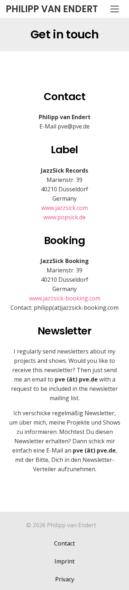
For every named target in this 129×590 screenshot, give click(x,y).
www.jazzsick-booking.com (64, 298)
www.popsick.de (64, 217)
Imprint (64, 561)
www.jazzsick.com (64, 208)
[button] (115, 9)
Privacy (64, 579)
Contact (64, 543)
